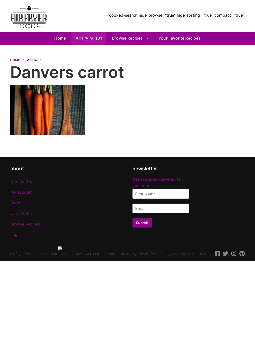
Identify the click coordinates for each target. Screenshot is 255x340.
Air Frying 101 (89, 38)
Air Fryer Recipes (23, 254)
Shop (15, 202)
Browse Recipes (127, 38)
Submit (142, 223)
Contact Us (21, 181)
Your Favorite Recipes (179, 38)
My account (21, 192)
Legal (15, 234)
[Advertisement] (209, 88)
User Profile (21, 213)
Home (60, 38)
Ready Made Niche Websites (183, 254)
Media (31, 60)
